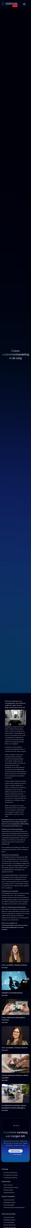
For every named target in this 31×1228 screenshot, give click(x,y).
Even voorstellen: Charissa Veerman (15, 1047)
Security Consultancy (8, 1196)
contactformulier (14, 919)
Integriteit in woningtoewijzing (12, 993)
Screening (5, 1169)
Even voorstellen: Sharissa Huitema (14, 965)
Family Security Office (8, 1214)
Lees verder (5, 967)
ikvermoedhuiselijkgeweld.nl (10, 927)
